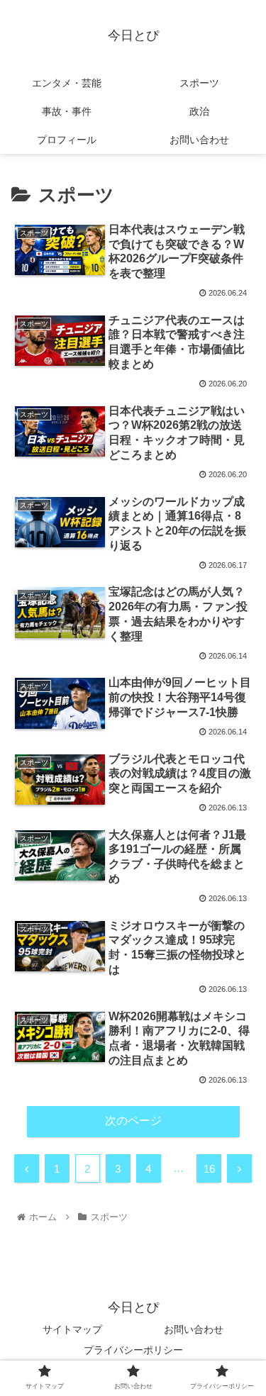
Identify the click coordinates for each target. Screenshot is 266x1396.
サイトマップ (72, 1329)
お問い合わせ (193, 1329)
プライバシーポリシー (133, 1350)
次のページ (133, 1121)
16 (209, 1169)
